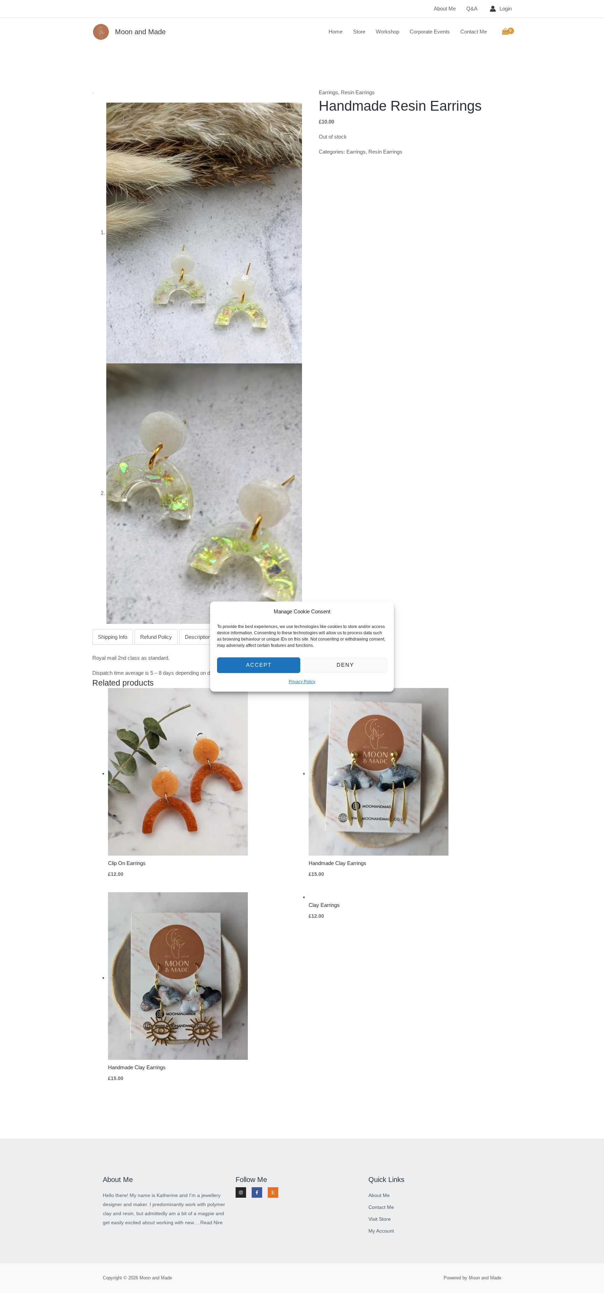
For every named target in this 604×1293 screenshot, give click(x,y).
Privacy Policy (302, 681)
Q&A (471, 9)
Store (359, 32)
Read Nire (211, 1222)
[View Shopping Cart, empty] (505, 32)
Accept (259, 665)
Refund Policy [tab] (156, 637)
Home (336, 32)
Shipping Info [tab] (112, 637)
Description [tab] (198, 637)
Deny (345, 665)
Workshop (387, 32)
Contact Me (473, 32)
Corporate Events (430, 32)
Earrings (328, 92)
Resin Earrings (358, 92)
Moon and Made (140, 32)
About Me (445, 9)
